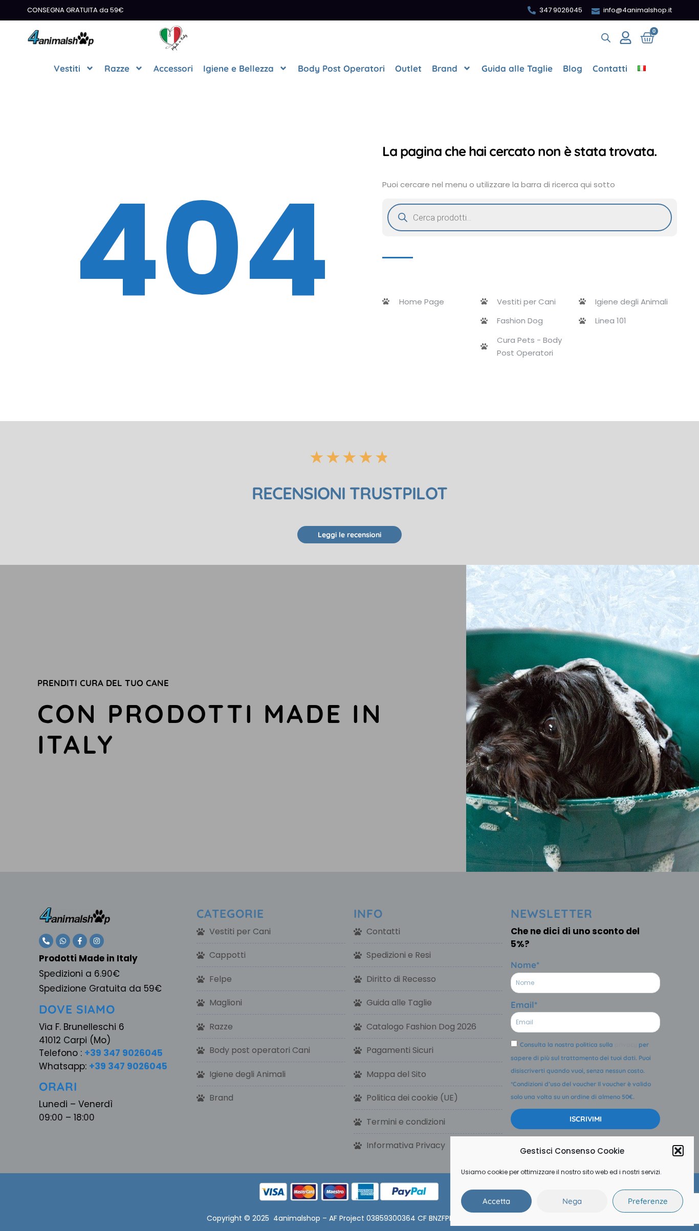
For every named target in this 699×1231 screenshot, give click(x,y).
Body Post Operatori (341, 68)
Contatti (610, 68)
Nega (572, 1201)
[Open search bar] (606, 37)
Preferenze (648, 1201)
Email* (524, 1004)
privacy (626, 1044)
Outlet (408, 68)
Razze (116, 68)
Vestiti (67, 68)
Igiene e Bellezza (238, 68)
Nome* (525, 964)
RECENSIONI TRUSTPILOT (349, 492)
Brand (444, 68)
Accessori (173, 68)
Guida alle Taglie (517, 68)
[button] (678, 1151)
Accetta (496, 1201)
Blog (572, 68)
